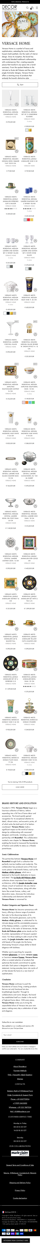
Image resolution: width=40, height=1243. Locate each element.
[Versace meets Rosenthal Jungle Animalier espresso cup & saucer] (10, 185)
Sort (21, 84)
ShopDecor (17, 1216)
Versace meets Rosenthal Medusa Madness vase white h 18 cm (29, 432)
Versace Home (27, 858)
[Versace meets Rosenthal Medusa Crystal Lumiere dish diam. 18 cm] (29, 500)
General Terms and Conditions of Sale (20, 1165)
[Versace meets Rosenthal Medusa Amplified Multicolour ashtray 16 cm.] (10, 371)
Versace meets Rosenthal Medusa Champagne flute (10, 112)
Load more (20, 787)
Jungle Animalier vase (28, 883)
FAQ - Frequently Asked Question (20, 1074)
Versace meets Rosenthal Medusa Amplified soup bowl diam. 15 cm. (29, 385)
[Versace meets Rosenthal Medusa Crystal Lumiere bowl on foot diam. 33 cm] (10, 500)
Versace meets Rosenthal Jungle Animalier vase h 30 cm (29, 160)
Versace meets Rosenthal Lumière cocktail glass (10, 342)
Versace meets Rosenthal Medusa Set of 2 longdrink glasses (29, 113)
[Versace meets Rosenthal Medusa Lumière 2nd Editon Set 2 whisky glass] (10, 235)
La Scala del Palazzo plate (25, 877)
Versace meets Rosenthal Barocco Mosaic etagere (29, 719)
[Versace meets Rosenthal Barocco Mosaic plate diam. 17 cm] (10, 744)
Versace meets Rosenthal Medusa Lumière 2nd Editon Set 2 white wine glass (29, 250)
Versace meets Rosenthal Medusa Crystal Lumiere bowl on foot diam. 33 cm (10, 516)
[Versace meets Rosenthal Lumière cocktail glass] (10, 328)
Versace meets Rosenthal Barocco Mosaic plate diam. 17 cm (10, 758)
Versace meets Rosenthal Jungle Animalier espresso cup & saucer (10, 200)
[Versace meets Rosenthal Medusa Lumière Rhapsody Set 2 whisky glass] (29, 185)
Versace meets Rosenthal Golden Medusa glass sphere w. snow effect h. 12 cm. (29, 344)
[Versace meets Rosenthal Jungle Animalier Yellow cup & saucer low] (29, 623)
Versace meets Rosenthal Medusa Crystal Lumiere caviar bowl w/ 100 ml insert (29, 473)
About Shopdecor (20, 1066)
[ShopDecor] (10, 8)
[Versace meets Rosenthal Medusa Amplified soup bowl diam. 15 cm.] (29, 371)
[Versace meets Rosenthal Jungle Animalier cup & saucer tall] (10, 623)
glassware (13, 954)
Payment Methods (20, 1070)
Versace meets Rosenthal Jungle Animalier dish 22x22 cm (29, 557)
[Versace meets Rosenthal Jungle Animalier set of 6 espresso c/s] (10, 663)
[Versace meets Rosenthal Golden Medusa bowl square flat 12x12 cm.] (10, 145)
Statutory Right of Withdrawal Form (20, 1091)
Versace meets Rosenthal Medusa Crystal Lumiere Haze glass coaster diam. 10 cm (10, 473)
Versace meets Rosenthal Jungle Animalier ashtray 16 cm (10, 597)
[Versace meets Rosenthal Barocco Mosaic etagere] (29, 706)
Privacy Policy (20, 1190)
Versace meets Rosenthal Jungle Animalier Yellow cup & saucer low (29, 637)
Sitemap (20, 1079)
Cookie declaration (20, 1198)
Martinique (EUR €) (10, 1212)
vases (35, 954)
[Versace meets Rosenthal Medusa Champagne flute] (10, 98)
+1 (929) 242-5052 (20, 1103)
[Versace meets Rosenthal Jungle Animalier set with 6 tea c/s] (29, 582)
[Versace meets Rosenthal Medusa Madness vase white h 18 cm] (29, 417)
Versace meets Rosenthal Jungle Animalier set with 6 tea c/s (29, 597)
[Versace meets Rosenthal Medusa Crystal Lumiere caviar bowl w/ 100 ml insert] (29, 457)
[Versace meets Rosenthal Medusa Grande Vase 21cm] (10, 284)
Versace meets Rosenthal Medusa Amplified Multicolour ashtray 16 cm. (10, 386)
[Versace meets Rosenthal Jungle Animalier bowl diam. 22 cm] (29, 663)
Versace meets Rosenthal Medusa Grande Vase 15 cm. (29, 757)
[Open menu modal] (37, 7)
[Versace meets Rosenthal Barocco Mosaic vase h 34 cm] (10, 706)
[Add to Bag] (16, 104)
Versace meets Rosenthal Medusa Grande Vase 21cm (10, 297)
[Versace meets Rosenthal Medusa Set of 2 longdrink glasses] (29, 98)
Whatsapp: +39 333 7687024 (20, 1107)
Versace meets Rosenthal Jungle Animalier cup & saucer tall (10, 637)
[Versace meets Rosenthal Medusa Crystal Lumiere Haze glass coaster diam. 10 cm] (10, 457)
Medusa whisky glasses (11, 872)
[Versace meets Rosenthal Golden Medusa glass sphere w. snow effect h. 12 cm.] (29, 328)
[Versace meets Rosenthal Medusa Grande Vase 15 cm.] (29, 744)
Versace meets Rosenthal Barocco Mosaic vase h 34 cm (10, 719)
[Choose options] (35, 104)
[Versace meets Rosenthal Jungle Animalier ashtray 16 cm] (10, 582)
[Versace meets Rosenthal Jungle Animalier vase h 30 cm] (29, 145)
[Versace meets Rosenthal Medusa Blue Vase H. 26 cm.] (29, 284)
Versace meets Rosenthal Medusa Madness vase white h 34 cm (10, 432)
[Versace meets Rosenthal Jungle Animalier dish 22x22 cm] (29, 542)
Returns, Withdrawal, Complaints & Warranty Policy (20, 1174)
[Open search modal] (27, 7)
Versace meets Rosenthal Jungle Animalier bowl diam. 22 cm (29, 678)
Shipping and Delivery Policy (20, 1182)
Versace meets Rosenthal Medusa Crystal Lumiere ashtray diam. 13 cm (10, 557)
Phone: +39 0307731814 (20, 1099)
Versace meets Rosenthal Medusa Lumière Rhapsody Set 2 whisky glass (29, 200)
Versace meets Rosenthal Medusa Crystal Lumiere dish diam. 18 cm (29, 515)
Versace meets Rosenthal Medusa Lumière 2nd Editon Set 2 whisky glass (10, 249)
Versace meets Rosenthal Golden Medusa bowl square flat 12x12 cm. (10, 160)
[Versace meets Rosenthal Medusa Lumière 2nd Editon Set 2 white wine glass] (29, 235)
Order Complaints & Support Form (20, 1095)
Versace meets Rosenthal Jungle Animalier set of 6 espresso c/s (10, 678)
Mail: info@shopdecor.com (20, 1111)
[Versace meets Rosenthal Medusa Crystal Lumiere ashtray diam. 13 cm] (10, 542)
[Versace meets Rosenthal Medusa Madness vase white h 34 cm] (10, 417)
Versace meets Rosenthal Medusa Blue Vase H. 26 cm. (29, 297)
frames (21, 957)
